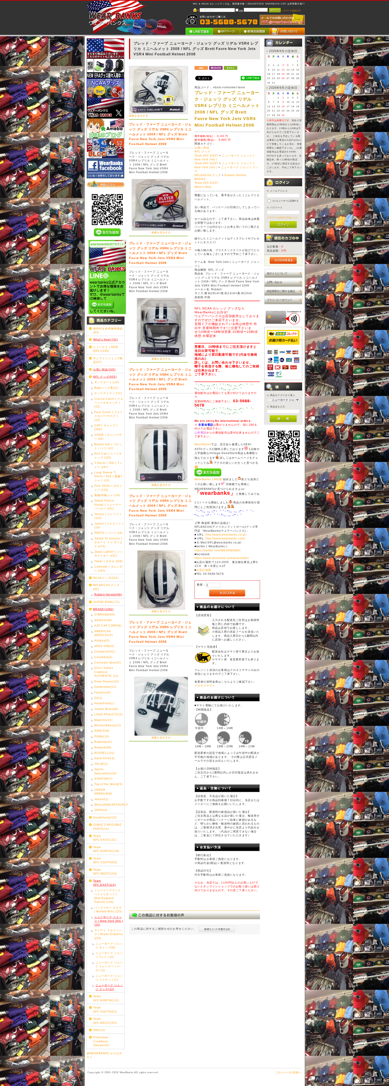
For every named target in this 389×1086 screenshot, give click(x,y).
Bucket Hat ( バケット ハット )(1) (108, 446)
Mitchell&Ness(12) (107, 725)
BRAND (200, 179)
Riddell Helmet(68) (108, 594)
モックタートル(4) (106, 382)
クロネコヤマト (204, 685)
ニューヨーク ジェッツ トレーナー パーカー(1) (109, 966)
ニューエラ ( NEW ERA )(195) (105, 348)
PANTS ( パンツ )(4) (108, 532)
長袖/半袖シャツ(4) (107, 495)
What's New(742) (105, 339)
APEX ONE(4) (104, 646)
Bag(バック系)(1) (106, 387)
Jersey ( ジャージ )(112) (107, 516)
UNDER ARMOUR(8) (103, 791)
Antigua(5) (102, 640)
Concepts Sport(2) (107, 662)
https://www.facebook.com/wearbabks (221, 558)
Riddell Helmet (235, 175)
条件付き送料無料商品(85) (108, 330)
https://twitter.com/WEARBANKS (217, 550)
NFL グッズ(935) (105, 376)
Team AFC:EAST (206, 155)
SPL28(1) (101, 763)
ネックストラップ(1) (108, 393)
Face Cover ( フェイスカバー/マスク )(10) (108, 416)
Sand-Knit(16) (104, 758)
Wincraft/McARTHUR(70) (109, 804)
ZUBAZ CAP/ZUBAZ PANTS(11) (107, 826)
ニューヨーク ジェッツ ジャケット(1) (109, 977)
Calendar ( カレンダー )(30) (108, 568)
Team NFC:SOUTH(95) (105, 860)
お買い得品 (201, 147)
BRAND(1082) (103, 609)
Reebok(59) (103, 747)
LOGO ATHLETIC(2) (108, 714)
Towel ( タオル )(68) (108, 561)
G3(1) (98, 697)
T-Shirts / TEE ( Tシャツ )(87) (108, 464)
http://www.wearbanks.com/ (225, 538)
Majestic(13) (103, 719)
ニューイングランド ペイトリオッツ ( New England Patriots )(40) (107, 896)
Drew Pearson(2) (106, 681)
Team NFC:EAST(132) (104, 837)
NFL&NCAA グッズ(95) (106, 587)
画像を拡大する (138, 115)
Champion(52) (104, 651)
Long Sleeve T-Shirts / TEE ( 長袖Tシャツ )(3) (108, 476)
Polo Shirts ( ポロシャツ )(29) (108, 487)
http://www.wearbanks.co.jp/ (226, 534)
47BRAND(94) (104, 614)
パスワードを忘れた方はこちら (282, 217)
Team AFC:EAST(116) (104, 882)
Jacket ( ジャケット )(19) (109, 525)
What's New (203, 187)
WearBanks (202, 444)
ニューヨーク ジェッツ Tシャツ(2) (109, 955)
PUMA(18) (101, 736)
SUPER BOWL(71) (106, 601)
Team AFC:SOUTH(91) (105, 1009)
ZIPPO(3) (101, 810)
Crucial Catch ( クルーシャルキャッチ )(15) (108, 402)
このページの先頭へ (288, 1072)
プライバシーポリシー (279, 299)
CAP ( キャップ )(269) (106, 427)
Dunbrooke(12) (105, 686)
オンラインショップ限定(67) (108, 360)
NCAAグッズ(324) (106, 577)
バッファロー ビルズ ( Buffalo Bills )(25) (108, 909)
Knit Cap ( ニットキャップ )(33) (108, 455)
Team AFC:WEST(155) (105, 1020)
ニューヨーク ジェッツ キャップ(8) (109, 945)
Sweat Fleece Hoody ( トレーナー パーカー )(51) (108, 504)
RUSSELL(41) (104, 752)
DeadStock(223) (105, 817)
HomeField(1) (104, 703)
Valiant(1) (101, 799)
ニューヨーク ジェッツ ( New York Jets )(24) (108, 921)
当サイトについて (277, 273)
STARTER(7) (103, 778)
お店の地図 (203, 570)
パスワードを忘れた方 (291, 10)
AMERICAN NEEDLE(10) (103, 633)
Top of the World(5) (108, 784)
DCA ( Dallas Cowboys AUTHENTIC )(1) (106, 671)
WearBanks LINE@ (208, 479)
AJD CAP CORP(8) (108, 625)
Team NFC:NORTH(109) (106, 849)
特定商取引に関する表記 (281, 291)
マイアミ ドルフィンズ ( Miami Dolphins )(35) (108, 934)
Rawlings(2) (103, 741)
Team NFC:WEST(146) (105, 871)
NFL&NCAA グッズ (207, 175)
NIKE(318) (101, 730)
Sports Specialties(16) (105, 771)
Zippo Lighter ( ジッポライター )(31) (108, 553)
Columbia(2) (103, 657)
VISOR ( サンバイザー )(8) (108, 436)
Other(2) (99, 1030)
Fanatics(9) (102, 692)
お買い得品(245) (104, 369)
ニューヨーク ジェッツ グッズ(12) (109, 987)
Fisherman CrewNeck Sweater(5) (101, 1041)
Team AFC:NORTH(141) (106, 998)
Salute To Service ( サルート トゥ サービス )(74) (108, 542)
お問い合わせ (274, 282)
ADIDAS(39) (103, 620)
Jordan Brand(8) (106, 708)
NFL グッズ (202, 151)
